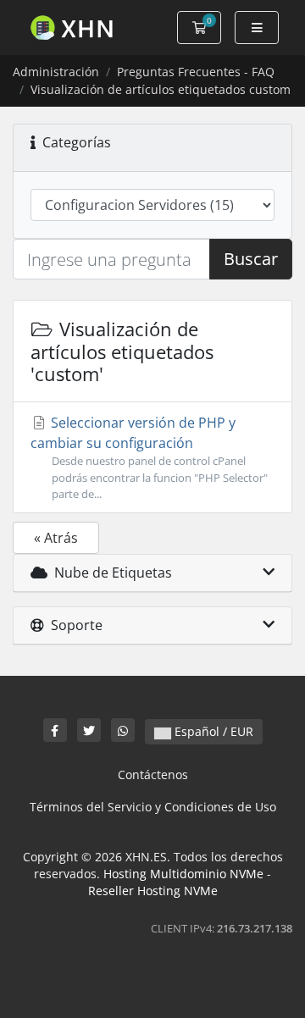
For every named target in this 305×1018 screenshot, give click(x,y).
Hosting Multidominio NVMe (183, 874)
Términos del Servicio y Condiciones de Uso (153, 807)
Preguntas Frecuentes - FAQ (195, 72)
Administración (56, 72)
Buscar (251, 258)
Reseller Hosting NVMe (153, 890)
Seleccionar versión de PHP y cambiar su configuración (149, 457)
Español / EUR (212, 731)
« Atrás (56, 537)
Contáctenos (153, 774)
